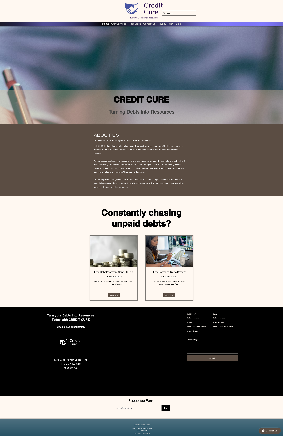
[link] (113, 272)
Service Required (193, 331)
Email (215, 314)
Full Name (191, 314)
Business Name (219, 322)
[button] (114, 295)
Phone (189, 322)
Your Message (192, 339)
